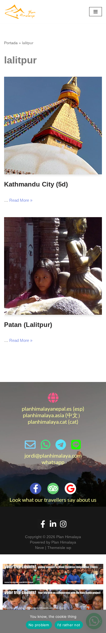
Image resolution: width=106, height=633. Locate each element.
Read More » (20, 200)
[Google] (70, 488)
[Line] (75, 444)
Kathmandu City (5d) (36, 184)
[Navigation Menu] (95, 11)
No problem (39, 625)
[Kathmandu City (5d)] (53, 125)
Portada (11, 43)
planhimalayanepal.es (47, 408)
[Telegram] (60, 444)
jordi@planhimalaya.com (53, 455)
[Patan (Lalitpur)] (53, 266)
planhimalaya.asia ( (45, 415)
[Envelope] (30, 444)
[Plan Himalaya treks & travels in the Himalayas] (20, 12)
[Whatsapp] (45, 444)
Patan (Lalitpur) (28, 324)
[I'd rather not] (99, 621)
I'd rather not (68, 625)
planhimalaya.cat (47, 421)
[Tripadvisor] (53, 488)
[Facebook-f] (35, 488)
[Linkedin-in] (53, 524)
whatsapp (53, 462)
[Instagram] (63, 524)
